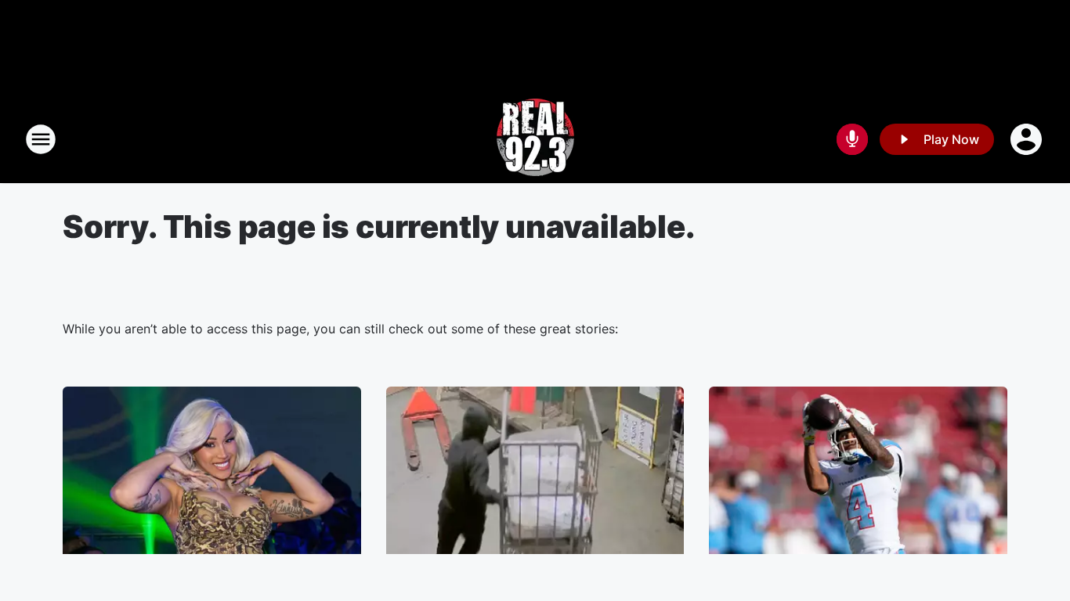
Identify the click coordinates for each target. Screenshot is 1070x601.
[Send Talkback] (852, 139)
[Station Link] (535, 139)
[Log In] (1027, 139)
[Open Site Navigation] (40, 139)
